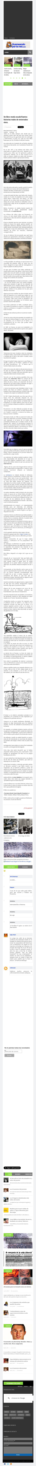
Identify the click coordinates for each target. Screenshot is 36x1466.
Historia (13, 1412)
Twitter (8, 1464)
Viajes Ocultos (24, 534)
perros (27, 1415)
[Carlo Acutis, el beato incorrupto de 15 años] (8, 62)
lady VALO (13, 935)
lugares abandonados (17, 1418)
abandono (20, 1412)
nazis (6, 1415)
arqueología (13, 1415)
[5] (22, 78)
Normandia (21, 1415)
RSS (11, 1464)
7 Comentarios (8, 127)
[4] (19, 78)
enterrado (25, 84)
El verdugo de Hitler (24, 836)
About (26, 1386)
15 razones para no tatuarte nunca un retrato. (17, 1287)
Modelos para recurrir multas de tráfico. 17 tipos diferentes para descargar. (19, 1210)
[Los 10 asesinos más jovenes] (6, 1369)
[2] (13, 78)
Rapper (12, 887)
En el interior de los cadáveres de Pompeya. (9, 838)
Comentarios (11, 867)
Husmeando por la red (13, 1383)
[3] (16, 78)
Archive (20, 1386)
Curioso (8, 1271)
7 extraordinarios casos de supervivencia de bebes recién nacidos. (19, 1313)
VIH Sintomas (14, 876)
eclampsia (9, 475)
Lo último (8, 1235)
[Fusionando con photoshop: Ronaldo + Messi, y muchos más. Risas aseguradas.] (18, 1332)
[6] (25, 78)
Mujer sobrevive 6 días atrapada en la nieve (16, 859)
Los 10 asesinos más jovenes (18, 1189)
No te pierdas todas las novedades (17, 1048)
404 (30, 1386)
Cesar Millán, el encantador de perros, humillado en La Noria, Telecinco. (21, 1220)
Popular (9, 1175)
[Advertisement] (18, 19)
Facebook (25, 867)
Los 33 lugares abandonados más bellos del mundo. (19, 1199)
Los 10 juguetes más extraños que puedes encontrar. (19, 1303)
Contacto (12, 38)
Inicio (6, 38)
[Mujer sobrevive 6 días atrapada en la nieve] (27, 62)
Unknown (13, 968)
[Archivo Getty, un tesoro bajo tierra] (18, 62)
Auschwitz (7, 1418)
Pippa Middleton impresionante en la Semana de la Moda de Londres (20, 1360)
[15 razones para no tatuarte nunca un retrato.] (18, 1277)
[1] (10, 78)
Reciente (17, 1174)
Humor (26, 1412)
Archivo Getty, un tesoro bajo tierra (18, 71)
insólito (7, 1412)
